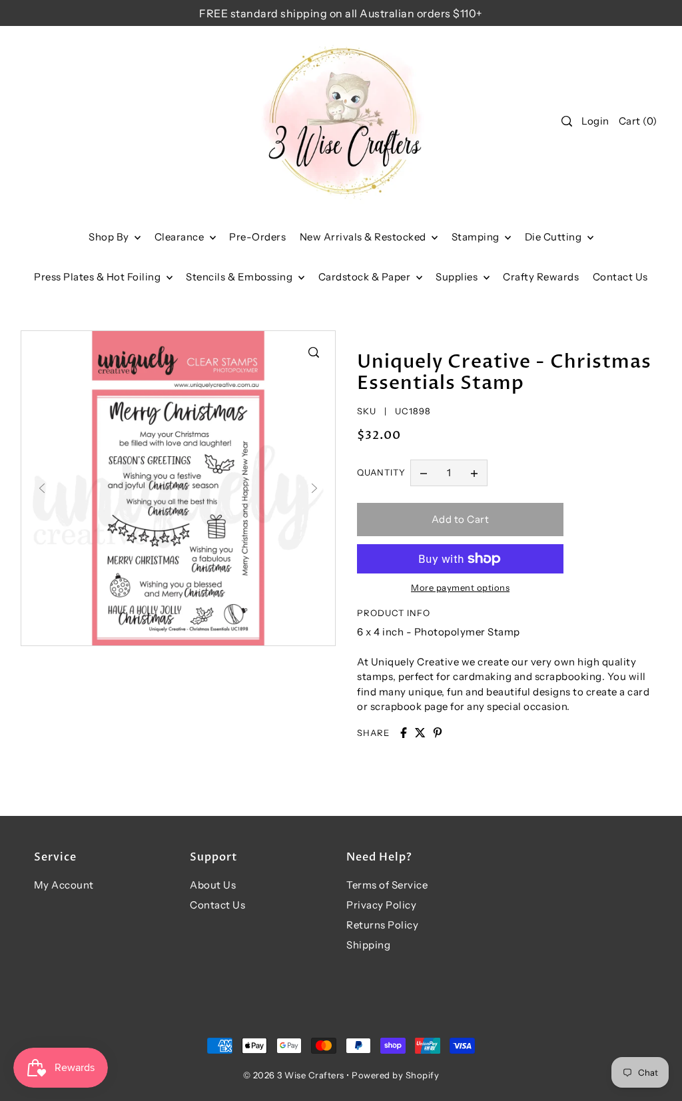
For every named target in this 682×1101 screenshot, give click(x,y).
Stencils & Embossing (240, 276)
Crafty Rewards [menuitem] (541, 276)
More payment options (460, 587)
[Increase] (474, 473)
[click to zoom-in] (313, 352)
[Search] (567, 121)
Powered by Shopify (395, 1075)
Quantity (381, 472)
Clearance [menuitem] (180, 236)
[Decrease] (423, 473)
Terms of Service (387, 885)
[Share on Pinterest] (437, 732)
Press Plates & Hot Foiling (98, 276)
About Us (213, 885)
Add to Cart (461, 519)
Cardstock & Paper (365, 276)
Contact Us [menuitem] (620, 276)
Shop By (110, 236)
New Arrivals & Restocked (364, 236)
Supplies (458, 276)
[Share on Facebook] (403, 732)
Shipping (368, 944)
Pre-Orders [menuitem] (257, 236)
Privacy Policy (381, 905)
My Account (64, 885)
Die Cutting (554, 236)
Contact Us (217, 905)
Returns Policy (382, 924)
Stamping (477, 236)
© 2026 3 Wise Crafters (293, 1075)
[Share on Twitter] (420, 732)
